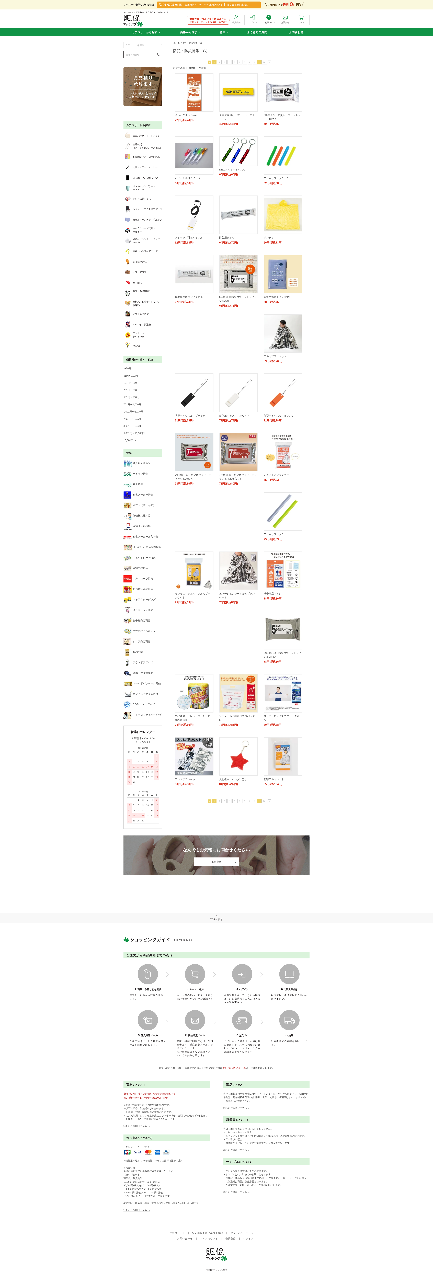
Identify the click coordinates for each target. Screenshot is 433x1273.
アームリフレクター (230, 493)
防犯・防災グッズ (142, 198)
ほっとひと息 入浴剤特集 (147, 547)
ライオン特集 (140, 473)
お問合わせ (296, 32)
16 (264, 62)
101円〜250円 (131, 382)
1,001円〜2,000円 (133, 411)
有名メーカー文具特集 (145, 536)
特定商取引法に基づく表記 (207, 1233)
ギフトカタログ (141, 314)
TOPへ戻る (216, 919)
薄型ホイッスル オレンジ (190, 430)
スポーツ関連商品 (143, 672)
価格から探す (188, 32)
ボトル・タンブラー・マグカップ (144, 188)
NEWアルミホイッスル (232, 169)
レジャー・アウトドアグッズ (147, 209)
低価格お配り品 (142, 515)
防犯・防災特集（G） (193, 43)
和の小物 (138, 651)
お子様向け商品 (142, 620)
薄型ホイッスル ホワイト (279, 367)
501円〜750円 (131, 397)
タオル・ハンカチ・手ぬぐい (147, 219)
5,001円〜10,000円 (134, 433)
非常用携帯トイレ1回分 (277, 304)
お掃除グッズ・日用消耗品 (146, 156)
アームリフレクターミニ (278, 178)
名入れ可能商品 (142, 463)
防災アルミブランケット (189, 493)
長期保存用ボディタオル (189, 304)
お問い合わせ (185, 1238)
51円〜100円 (130, 375)
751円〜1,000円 (132, 404)
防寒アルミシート (274, 682)
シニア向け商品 (142, 641)
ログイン (248, 1238)
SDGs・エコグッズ (144, 704)
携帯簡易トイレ (228, 556)
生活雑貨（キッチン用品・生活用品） (147, 146)
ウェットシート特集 (144, 557)
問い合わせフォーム (234, 1067)
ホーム (177, 43)
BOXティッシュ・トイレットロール (147, 240)
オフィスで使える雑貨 (145, 693)
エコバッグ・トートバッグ (146, 135)
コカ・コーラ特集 (143, 578)
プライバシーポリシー (243, 1233)
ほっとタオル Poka (186, 115)
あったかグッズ (141, 261)
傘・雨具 (137, 282)
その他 (136, 345)
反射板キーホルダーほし (233, 682)
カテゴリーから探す (145, 32)
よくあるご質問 (257, 32)
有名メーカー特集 (143, 494)
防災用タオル (226, 241)
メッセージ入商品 (143, 610)
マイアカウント (209, 1238)
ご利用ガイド (177, 1233)
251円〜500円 (131, 390)
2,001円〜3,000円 (133, 418)
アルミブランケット (186, 367)
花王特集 (138, 484)
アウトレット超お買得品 (139, 335)
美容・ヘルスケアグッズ (145, 251)
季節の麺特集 (140, 568)
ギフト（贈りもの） (144, 505)
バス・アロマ (139, 272)
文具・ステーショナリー (145, 167)
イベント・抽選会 (142, 324)
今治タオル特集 (142, 526)
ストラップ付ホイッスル (189, 241)
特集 (222, 32)
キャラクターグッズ (144, 599)
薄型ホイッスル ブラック (234, 367)
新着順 (202, 67)
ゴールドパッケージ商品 (147, 683)
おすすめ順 (179, 67)
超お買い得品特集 (143, 589)
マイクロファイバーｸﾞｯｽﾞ (147, 714)
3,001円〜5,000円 (133, 426)
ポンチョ (269, 241)
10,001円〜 (129, 440)
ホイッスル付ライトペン (189, 178)
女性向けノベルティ (144, 630)
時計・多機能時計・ (142, 293)
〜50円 (127, 368)
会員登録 (230, 1238)
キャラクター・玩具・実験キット (144, 230)
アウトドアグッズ (143, 662)
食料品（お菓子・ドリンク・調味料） (147, 303)
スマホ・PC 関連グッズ (145, 177)
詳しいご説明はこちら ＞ (136, 1126)
